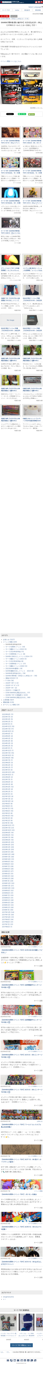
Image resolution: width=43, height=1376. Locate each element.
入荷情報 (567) (8, 700)
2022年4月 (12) (8, 787)
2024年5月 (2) (7, 738)
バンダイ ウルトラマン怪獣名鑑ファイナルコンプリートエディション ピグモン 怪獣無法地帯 (8, 1334)
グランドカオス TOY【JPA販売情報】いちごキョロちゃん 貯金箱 (11, 270)
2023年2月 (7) (7, 767)
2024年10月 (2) (8, 731)
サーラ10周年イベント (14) (15, 647)
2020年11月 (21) (8, 828)
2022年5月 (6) (7, 784)
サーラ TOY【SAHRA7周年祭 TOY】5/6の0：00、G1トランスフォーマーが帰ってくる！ (32, 143)
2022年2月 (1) (7, 792)
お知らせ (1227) (9, 639)
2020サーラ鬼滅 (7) (13, 690)
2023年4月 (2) (7, 765)
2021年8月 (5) (7, 806)
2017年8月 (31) (7, 922)
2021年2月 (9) (7, 820)
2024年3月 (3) (7, 743)
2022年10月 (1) (7, 775)
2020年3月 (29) (8, 847)
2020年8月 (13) (8, 835)
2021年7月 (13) (7, 808)
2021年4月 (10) (7, 816)
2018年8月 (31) (7, 893)
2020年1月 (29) (8, 852)
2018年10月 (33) (8, 888)
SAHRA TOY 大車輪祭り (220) (17, 695)
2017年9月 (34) (8, 919)
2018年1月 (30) (7, 910)
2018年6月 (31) (7, 898)
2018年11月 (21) (8, 886)
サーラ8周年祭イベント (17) (16, 664)
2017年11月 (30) (8, 915)
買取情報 (38, 10)
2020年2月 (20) (8, 849)
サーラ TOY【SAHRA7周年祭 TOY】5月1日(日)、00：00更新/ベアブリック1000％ (10, 203)
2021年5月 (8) (7, 813)
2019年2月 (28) (8, 878)
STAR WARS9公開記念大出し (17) (18, 693)
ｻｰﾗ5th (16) (10, 681)
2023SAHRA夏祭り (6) (14, 668)
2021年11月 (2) (7, 799)
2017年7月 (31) (7, 924)
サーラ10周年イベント (35, 947)
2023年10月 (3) (8, 755)
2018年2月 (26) (8, 907)
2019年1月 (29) (7, 881)
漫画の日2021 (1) (12, 678)
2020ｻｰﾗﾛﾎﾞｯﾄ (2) (12, 683)
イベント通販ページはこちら (10, 61)
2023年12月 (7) (8, 750)
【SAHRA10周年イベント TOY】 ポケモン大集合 (19, 1194)
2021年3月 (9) (7, 818)
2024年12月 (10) (8, 726)
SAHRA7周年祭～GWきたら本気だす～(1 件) (14, 19)
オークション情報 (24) (11, 705)
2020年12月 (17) (8, 825)
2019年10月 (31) (8, 859)
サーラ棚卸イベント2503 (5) (16, 649)
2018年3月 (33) (8, 905)
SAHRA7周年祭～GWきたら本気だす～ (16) (21, 676)
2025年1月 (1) (7, 724)
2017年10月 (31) (8, 917)
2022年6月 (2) (7, 782)
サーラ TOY (6, 10)
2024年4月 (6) (7, 741)
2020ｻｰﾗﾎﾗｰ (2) (11, 688)
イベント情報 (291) (10, 642)
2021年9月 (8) (7, 804)
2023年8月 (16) (8, 758)
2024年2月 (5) (7, 746)
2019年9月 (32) (8, 862)
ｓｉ (4, 1299)
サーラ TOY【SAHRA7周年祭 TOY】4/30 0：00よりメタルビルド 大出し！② (10, 233)
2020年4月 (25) (8, 845)
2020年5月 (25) (8, 842)
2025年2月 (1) (7, 722)
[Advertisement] (21, 534)
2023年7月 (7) (7, 760)
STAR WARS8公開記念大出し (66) (18, 697)
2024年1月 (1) (7, 748)
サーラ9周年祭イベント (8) (15, 654)
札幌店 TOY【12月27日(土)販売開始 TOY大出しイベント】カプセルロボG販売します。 (10, 300)
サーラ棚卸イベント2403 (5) (16, 659)
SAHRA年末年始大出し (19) (16, 673)
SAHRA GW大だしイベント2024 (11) (19, 656)
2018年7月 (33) (8, 895)
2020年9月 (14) (8, 833)
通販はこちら (21, 1345)
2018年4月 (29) (8, 903)
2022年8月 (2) (7, 777)
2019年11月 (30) (8, 857)
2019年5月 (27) (8, 871)
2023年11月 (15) (8, 753)
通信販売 (27, 10)
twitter (17, 10)
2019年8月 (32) (8, 864)
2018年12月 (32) (8, 883)
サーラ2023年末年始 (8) (14, 661)
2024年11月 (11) (8, 729)
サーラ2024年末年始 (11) (15, 652)
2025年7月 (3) (7, 717)
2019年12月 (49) (8, 854)
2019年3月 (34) (8, 876)
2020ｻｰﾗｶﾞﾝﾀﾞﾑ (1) (12, 685)
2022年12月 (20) (8, 772)
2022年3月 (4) (7, 789)
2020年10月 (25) (8, 830)
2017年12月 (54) (8, 912)
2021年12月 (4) (7, 796)
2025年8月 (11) (7, 714)
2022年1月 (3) (7, 794)
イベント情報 (38, 1191)
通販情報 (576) (8, 702)
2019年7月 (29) (8, 866)
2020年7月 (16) (8, 837)
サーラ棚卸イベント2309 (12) (16, 666)
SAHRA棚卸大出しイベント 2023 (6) (20, 671)
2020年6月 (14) (8, 840)
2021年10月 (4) (7, 801)
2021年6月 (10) (7, 811)
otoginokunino (8, 1297)
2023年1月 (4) (7, 770)
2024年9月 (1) (7, 734)
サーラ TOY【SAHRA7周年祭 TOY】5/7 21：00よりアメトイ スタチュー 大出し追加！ (10, 143)
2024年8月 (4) (7, 736)
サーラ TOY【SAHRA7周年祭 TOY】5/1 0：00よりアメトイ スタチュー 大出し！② (32, 203)
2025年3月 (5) (7, 719)
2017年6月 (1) (7, 927)
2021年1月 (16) (7, 823)
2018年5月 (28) (8, 900)
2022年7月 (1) (7, 779)
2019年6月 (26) (8, 869)
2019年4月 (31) (7, 874)
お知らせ (39, 1121)
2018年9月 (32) (8, 890)
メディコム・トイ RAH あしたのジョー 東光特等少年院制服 (26, 1334)
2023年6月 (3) (7, 763)
